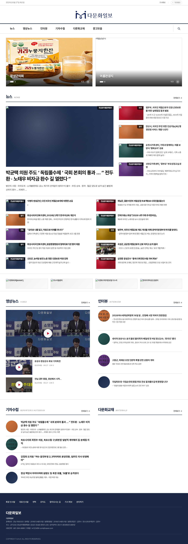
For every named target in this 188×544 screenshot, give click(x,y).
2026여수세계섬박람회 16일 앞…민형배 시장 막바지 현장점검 (139, 315)
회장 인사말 (10, 502)
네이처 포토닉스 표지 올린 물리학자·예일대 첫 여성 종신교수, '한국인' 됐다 (144, 338)
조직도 (43, 502)
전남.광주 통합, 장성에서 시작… (48, 379)
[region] (49, 62)
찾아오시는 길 (55, 502)
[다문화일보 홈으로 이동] (94, 15)
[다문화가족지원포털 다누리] (116, 284)
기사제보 (162, 2)
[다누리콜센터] (72, 284)
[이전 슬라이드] (11, 62)
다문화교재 (79, 28)
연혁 (34, 502)
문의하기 (79, 502)
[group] (49, 62)
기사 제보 (68, 502)
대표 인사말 (23, 502)
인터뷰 (43, 28)
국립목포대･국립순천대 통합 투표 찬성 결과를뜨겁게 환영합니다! (140, 382)
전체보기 (176, 98)
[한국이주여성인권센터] (161, 284)
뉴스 (12, 28)
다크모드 (176, 3)
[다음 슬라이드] (88, 62)
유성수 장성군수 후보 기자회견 (48, 361)
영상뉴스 (27, 28)
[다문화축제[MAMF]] (27, 284)
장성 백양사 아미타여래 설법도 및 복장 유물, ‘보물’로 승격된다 (50, 473)
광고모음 (97, 28)
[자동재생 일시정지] (88, 82)
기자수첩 (60, 28)
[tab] (12, 81)
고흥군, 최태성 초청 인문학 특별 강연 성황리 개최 (133, 360)
